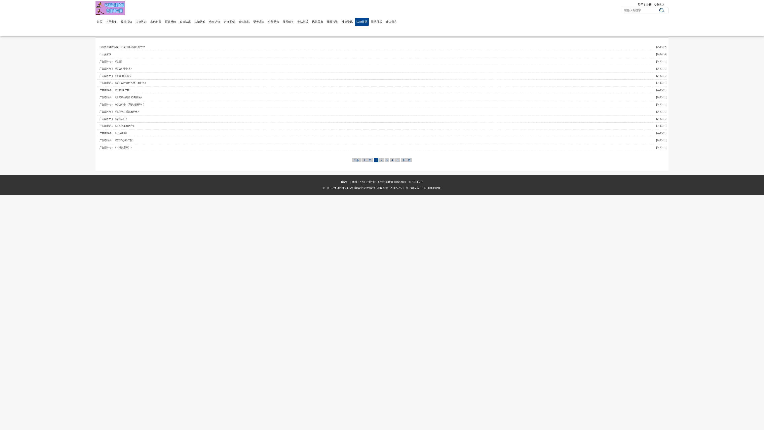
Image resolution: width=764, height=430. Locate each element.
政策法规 (185, 21)
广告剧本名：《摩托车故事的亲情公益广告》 (123, 83)
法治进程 (200, 21)
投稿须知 (126, 21)
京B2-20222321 (395, 188)
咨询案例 (229, 21)
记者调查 (258, 21)
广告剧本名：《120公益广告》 (115, 90)
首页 (99, 21)
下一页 (406, 160)
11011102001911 (431, 188)
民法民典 (317, 21)
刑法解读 (303, 21)
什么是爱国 (105, 54)
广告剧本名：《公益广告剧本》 (116, 68)
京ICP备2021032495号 (340, 188)
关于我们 (111, 21)
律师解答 (288, 21)
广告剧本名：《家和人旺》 (113, 118)
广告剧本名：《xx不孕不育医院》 (117, 126)
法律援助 (361, 21)
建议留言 (391, 21)
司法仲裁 (376, 21)
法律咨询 (141, 21)
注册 (648, 4)
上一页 (367, 160)
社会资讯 (347, 21)
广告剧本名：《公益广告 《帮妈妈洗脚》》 (122, 104)
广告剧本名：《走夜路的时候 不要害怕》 (121, 97)
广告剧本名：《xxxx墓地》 (113, 133)
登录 (640, 4)
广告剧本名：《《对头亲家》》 (116, 147)
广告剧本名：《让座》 (111, 61)
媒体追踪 (244, 21)
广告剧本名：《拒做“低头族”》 (116, 75)
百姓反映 (170, 21)
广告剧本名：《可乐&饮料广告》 (117, 140)
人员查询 (659, 4)
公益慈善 (273, 21)
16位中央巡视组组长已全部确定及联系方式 (122, 47)
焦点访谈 (214, 21)
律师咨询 (332, 21)
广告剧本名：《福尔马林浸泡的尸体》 (119, 111)
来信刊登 (155, 21)
